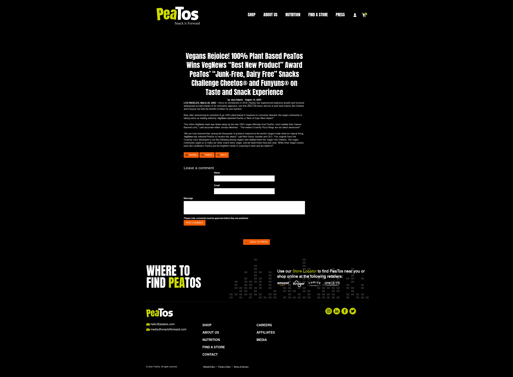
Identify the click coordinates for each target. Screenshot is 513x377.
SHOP (251, 14)
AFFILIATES (265, 332)
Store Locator (304, 271)
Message (188, 198)
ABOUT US (270, 14)
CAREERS (264, 325)
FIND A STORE (318, 14)
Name (217, 173)
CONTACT (210, 354)
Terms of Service (241, 367)
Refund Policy (209, 367)
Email (217, 185)
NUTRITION (292, 14)
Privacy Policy (224, 367)
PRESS (340, 14)
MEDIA (261, 340)
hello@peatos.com (162, 324)
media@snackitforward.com (168, 329)
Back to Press (259, 242)
